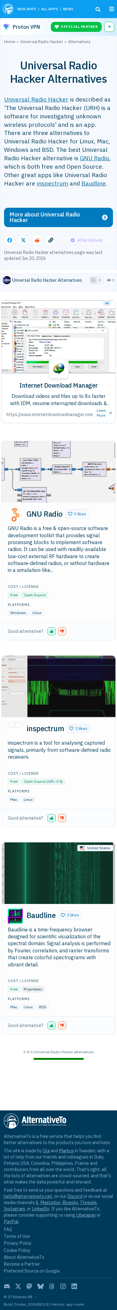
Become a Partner (22, 1264)
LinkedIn (40, 1209)
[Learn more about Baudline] (15, 916)
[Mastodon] (29, 1286)
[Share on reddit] (37, 240)
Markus (66, 1151)
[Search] (98, 9)
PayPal (11, 1221)
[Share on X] (23, 240)
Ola (46, 1151)
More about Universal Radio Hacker (44, 217)
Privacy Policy (18, 1243)
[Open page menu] (112, 9)
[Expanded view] (93, 280)
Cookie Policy (17, 1250)
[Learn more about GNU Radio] (15, 514)
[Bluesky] (40, 1286)
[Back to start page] (8, 9)
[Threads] (52, 1286)
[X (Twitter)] (18, 1286)
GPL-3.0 (54, 781)
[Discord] (7, 1286)
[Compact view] (100, 280)
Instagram (14, 1209)
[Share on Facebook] (9, 240)
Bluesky (70, 1202)
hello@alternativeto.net (28, 1196)
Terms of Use (17, 1236)
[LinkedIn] (74, 1286)
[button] (77, 514)
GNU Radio (94, 158)
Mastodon (50, 1202)
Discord (74, 1196)
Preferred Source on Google (32, 1271)
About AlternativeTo (24, 1257)
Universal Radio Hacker (36, 99)
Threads (88, 1202)
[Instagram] (63, 1286)
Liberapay (86, 1215)
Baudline (93, 183)
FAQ (8, 1229)
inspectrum (52, 183)
